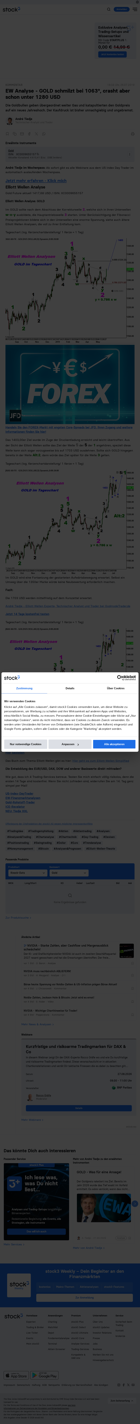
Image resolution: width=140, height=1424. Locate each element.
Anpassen (68, 744)
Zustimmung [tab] (24, 688)
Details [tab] (70, 688)
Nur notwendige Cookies (25, 744)
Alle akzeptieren (114, 744)
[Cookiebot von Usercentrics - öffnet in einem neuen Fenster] (120, 677)
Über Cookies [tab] (116, 688)
